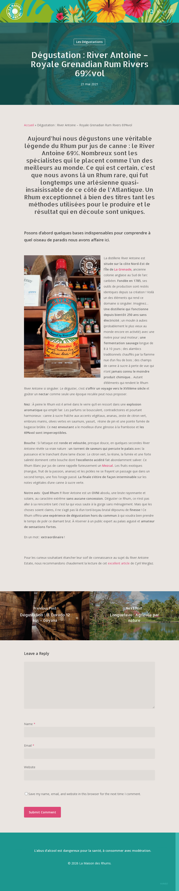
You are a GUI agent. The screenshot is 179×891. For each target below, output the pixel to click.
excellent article (119, 563)
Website (29, 767)
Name (29, 724)
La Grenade (122, 269)
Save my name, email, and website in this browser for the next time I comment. (84, 794)
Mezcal (107, 465)
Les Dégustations (89, 42)
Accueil (29, 125)
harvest (164, 883)
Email (29, 745)
